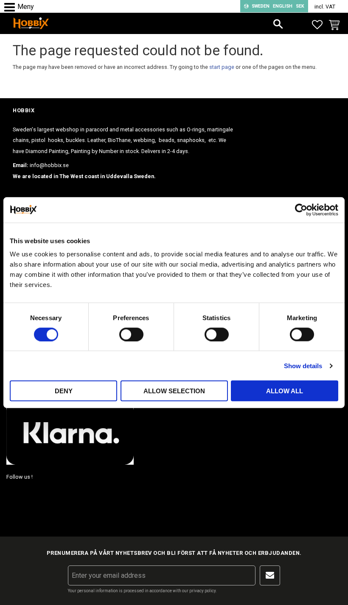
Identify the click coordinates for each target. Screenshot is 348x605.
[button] (11, 7)
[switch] (131, 334)
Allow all (284, 391)
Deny (64, 391)
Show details (303, 365)
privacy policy (202, 590)
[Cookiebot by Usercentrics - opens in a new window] (301, 209)
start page (221, 67)
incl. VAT (324, 6)
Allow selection (174, 391)
